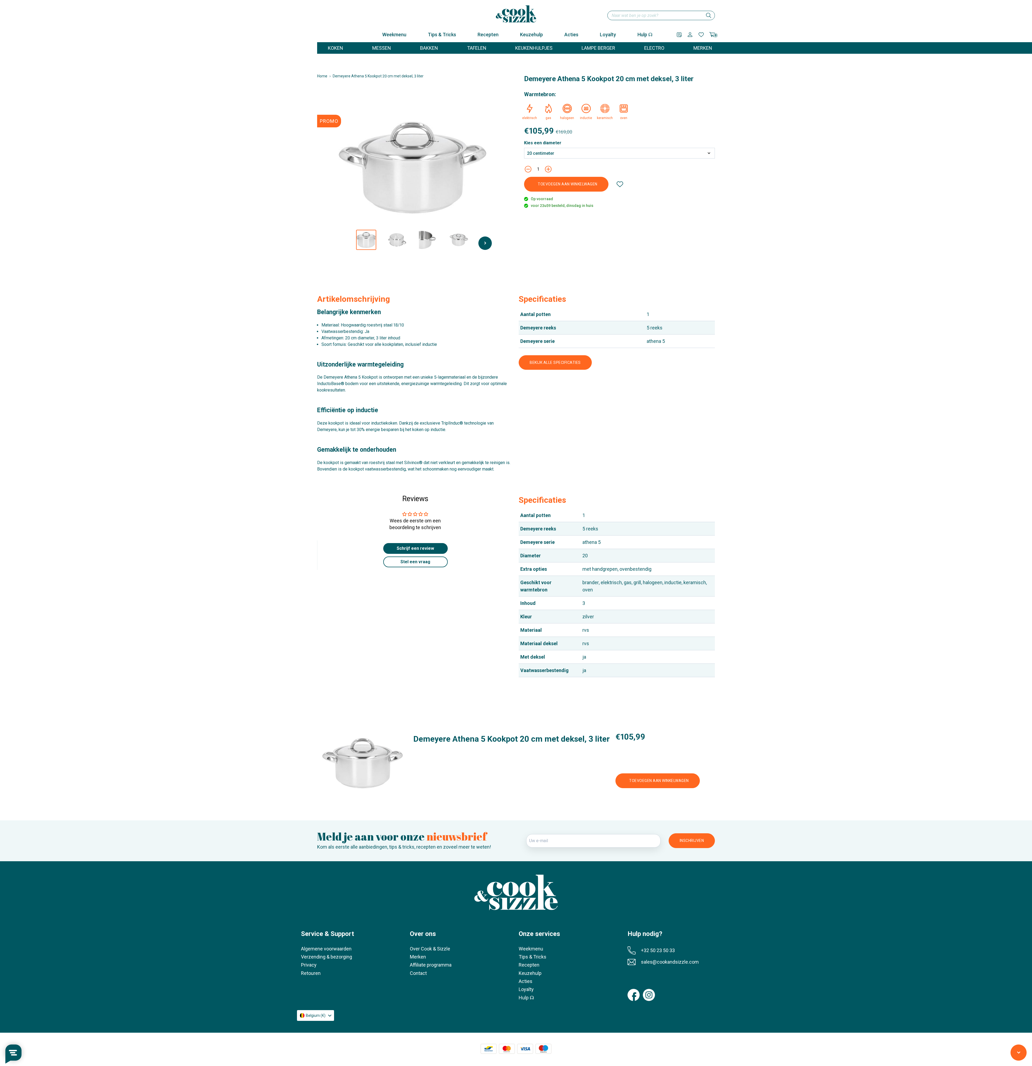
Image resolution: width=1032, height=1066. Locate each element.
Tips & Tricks (442, 34)
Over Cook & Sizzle (430, 949)
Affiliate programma (431, 965)
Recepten (488, 34)
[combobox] (661, 15)
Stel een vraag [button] (415, 561)
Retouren (311, 973)
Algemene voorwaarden (326, 949)
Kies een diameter (542, 143)
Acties (571, 34)
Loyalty (608, 34)
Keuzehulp (531, 34)
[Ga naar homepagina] (516, 14)
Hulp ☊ (645, 34)
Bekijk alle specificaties (555, 362)
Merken (418, 957)
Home (322, 76)
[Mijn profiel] (690, 34)
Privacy (309, 965)
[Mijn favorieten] (701, 34)
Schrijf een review (415, 548)
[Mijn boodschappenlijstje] (679, 34)
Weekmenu (394, 34)
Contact (418, 973)
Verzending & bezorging (326, 957)
